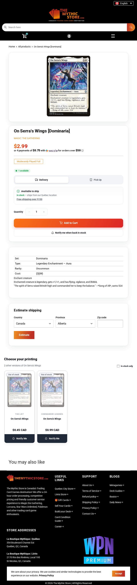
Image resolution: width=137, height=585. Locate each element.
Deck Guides (116, 491)
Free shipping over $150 (29, 199)
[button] (68, 150)
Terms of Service (90, 491)
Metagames (116, 485)
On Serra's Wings (19, 418)
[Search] (131, 27)
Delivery (43, 179)
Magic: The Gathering (27, 138)
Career (58, 526)
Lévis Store (60, 494)
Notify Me (21, 438)
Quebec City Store (64, 488)
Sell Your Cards (62, 505)
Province (60, 317)
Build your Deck (63, 511)
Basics (113, 496)
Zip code (101, 317)
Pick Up (98, 179)
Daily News (115, 502)
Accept (118, 573)
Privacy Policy (89, 508)
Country (18, 317)
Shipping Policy (90, 502)
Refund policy (89, 496)
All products (24, 46)
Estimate (24, 335)
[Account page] (69, 36)
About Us (87, 485)
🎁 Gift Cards (62, 500)
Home (12, 46)
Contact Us (88, 513)
